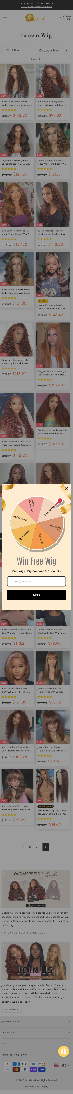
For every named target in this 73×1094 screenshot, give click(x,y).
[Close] (66, 488)
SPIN (36, 594)
